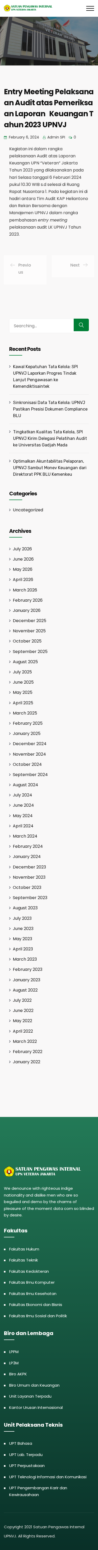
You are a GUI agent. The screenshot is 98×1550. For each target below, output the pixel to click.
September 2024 (30, 775)
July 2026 (22, 549)
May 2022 (22, 1021)
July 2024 (22, 795)
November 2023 (29, 877)
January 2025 (27, 733)
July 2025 (22, 672)
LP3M (14, 1363)
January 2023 (26, 980)
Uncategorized (28, 510)
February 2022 (27, 1052)
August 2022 (25, 990)
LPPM (14, 1351)
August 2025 (25, 662)
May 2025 (22, 692)
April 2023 (23, 949)
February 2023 (27, 969)
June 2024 (23, 805)
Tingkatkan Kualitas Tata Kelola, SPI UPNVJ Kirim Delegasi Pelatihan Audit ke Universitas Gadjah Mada (50, 438)
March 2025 (25, 713)
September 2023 (30, 898)
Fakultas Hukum (24, 1249)
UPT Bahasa (20, 1443)
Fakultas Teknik (23, 1260)
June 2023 (23, 929)
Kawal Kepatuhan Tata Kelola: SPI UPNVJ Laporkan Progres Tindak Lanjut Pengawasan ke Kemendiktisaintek (45, 376)
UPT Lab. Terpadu (26, 1454)
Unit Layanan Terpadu (30, 1396)
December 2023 (29, 867)
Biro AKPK (18, 1374)
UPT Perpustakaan (27, 1465)
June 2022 (23, 1011)
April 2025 (23, 703)
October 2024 (27, 764)
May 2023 (22, 939)
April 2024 (23, 826)
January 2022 (26, 1062)
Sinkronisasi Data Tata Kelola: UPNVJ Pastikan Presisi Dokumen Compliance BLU (50, 409)
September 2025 (30, 652)
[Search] (81, 325)
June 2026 (23, 559)
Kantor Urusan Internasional (36, 1407)
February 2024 (28, 846)
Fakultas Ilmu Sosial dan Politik (38, 1316)
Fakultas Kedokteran (29, 1271)
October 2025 (27, 641)
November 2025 (29, 631)
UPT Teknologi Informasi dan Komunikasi (48, 1477)
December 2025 (29, 621)
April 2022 (23, 1031)
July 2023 (22, 918)
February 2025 (28, 723)
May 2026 (22, 569)
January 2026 (27, 610)
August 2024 (25, 785)
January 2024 (27, 857)
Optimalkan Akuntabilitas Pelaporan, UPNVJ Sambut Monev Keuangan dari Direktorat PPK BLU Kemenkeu (50, 468)
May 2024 (23, 816)
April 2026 (23, 580)
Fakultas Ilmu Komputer (32, 1282)
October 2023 (27, 887)
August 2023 (25, 908)
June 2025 (23, 682)
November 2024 (29, 754)
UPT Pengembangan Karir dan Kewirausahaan (38, 1491)
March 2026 (25, 590)
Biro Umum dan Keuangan (34, 1385)
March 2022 (25, 1041)
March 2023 (25, 959)
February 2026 (28, 600)
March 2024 (25, 836)
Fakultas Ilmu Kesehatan (32, 1293)
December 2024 (30, 744)
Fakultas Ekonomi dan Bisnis (35, 1304)
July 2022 (22, 1000)
